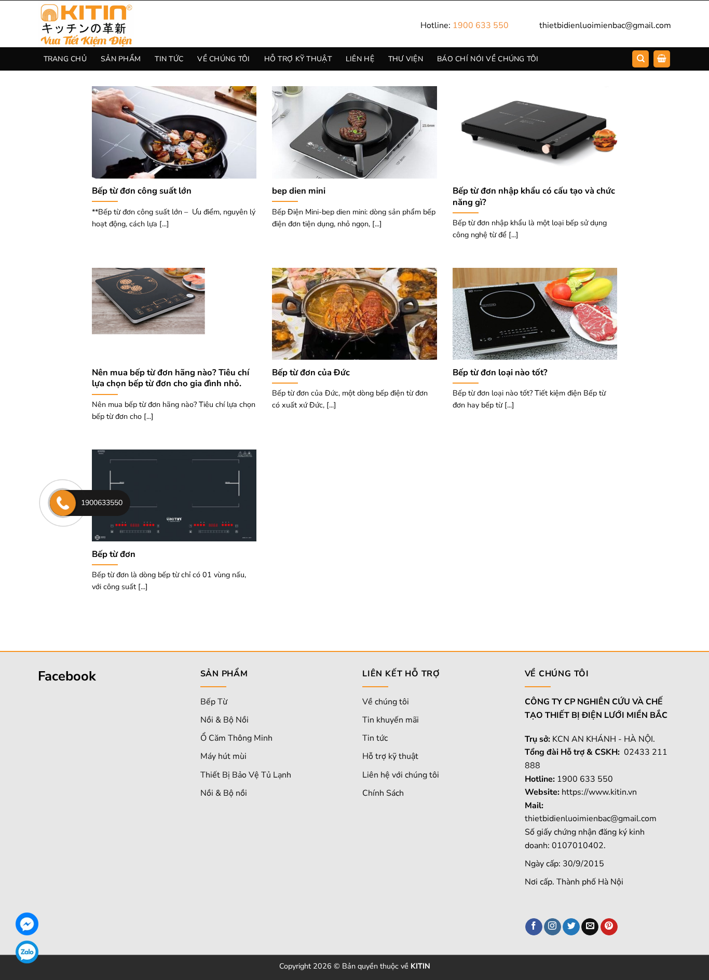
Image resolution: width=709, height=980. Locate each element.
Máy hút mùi (223, 756)
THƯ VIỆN (405, 59)
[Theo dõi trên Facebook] (533, 927)
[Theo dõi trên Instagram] (552, 927)
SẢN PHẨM (121, 59)
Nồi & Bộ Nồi (224, 720)
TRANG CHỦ (65, 59)
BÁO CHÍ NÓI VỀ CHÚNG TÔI (488, 59)
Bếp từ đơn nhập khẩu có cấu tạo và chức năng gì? (534, 196)
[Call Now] (63, 503)
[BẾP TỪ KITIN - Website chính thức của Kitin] (100, 24)
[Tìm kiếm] (640, 58)
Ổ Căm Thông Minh (236, 738)
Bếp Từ (213, 701)
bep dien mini (298, 191)
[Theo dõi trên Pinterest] (609, 927)
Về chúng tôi (385, 701)
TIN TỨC (169, 59)
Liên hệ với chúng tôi (400, 775)
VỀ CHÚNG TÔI (223, 59)
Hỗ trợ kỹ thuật (390, 756)
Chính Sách (383, 793)
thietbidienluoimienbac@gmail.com (605, 25)
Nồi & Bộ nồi (223, 793)
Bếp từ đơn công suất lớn (142, 191)
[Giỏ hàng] (661, 58)
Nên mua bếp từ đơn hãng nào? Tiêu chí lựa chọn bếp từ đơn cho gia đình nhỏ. (170, 378)
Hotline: (464, 25)
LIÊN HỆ (360, 59)
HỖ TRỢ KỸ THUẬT (298, 59)
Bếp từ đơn (113, 554)
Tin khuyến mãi (390, 720)
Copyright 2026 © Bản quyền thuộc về (354, 966)
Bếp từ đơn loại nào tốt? (500, 372)
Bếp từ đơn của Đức (311, 372)
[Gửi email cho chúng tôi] (589, 927)
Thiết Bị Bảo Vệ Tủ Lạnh (245, 775)
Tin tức (375, 738)
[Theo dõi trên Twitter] (571, 927)
